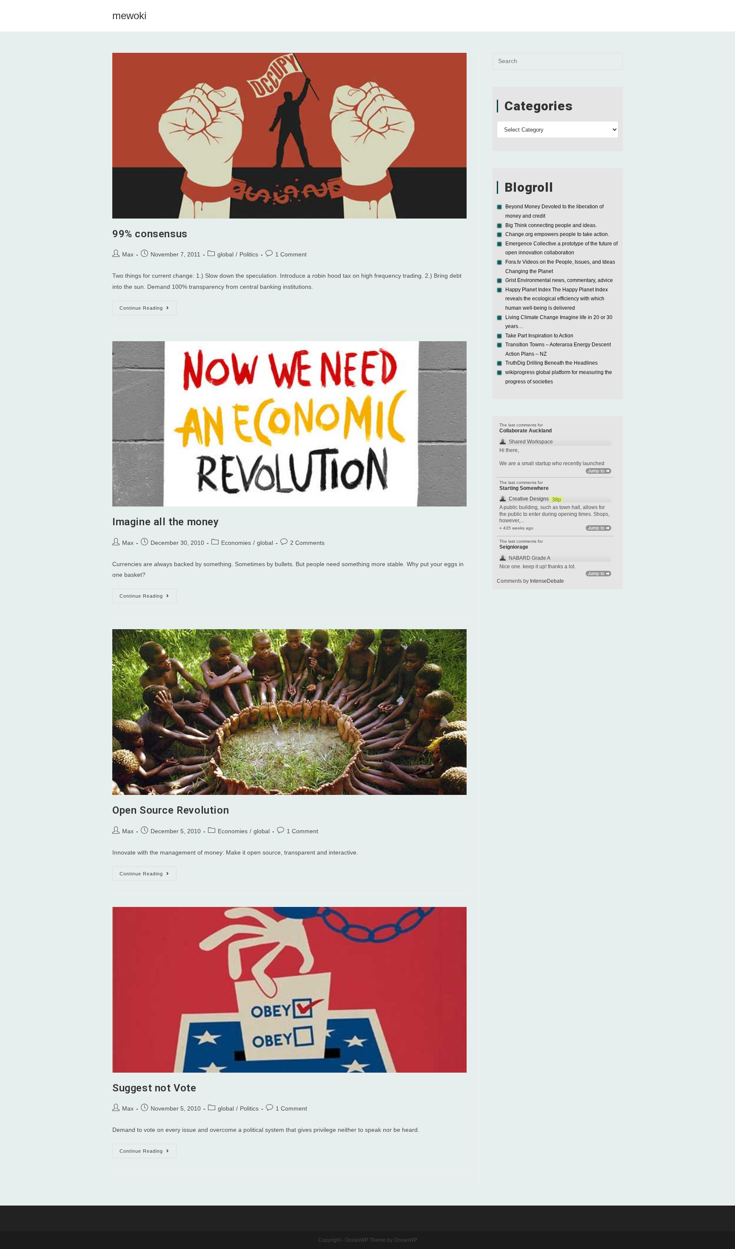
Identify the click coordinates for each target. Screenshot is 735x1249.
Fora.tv (513, 262)
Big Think (516, 225)
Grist (510, 280)
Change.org (519, 234)
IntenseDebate (547, 581)
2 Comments (307, 542)
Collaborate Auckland (525, 431)
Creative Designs (529, 499)
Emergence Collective (530, 244)
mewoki (129, 15)
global (225, 254)
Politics (248, 254)
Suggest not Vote (154, 1088)
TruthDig (515, 363)
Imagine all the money (165, 522)
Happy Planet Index (528, 290)
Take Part (516, 336)
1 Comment (291, 254)
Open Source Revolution (170, 810)
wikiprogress (520, 372)
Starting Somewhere (524, 488)
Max (128, 254)
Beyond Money (522, 207)
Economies (236, 542)
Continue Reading (148, 310)
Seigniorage (513, 547)
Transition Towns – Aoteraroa (539, 345)
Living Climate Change (531, 317)
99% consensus (150, 234)
